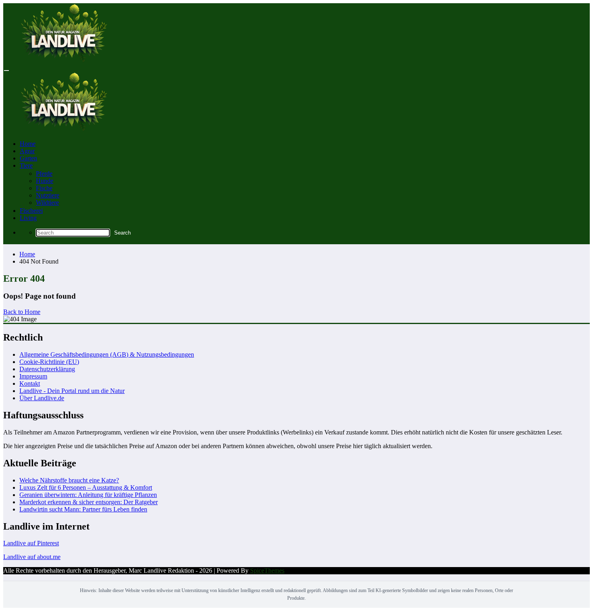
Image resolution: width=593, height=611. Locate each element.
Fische (44, 188)
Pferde (44, 173)
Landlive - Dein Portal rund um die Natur (72, 390)
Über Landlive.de (41, 398)
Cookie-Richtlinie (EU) (49, 361)
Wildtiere (47, 202)
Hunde (44, 180)
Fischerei (31, 210)
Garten (28, 158)
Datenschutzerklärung (47, 369)
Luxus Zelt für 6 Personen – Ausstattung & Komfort (85, 487)
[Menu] (6, 70)
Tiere (26, 165)
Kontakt (29, 383)
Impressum (33, 376)
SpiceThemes (267, 570)
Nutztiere (47, 195)
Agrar (27, 151)
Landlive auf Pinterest (31, 543)
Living (28, 217)
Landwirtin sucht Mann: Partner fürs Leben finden (83, 509)
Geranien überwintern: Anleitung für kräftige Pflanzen (88, 494)
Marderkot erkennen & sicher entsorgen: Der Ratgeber (88, 502)
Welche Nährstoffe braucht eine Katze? (69, 480)
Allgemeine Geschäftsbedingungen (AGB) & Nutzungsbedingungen (106, 354)
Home (27, 143)
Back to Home (21, 311)
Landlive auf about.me (32, 556)
